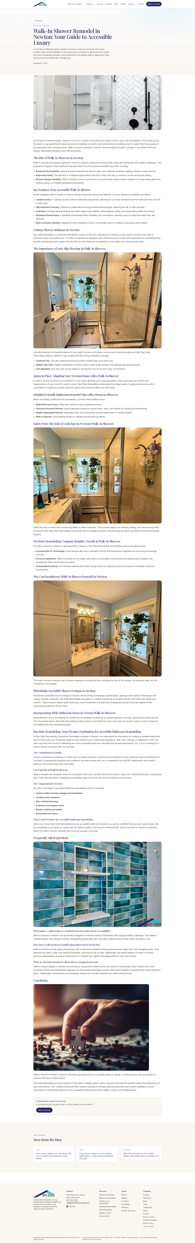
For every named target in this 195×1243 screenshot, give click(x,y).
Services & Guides (74, 4)
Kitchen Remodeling (106, 1195)
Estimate (109, 4)
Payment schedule (150, 1220)
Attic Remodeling (105, 1210)
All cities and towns (128, 1211)
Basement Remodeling (107, 1207)
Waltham (124, 1198)
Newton (124, 1195)
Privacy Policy (148, 1223)
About (131, 4)
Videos (123, 4)
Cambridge (125, 1204)
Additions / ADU (105, 1213)
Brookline (124, 1201)
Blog (116, 4)
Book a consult (154, 4)
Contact (141, 4)
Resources (147, 1198)
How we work (104, 1216)
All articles (37, 21)
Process (100, 4)
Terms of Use (148, 1226)
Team (145, 1204)
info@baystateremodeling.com (77, 1203)
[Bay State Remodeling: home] (40, 4)
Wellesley (125, 1207)
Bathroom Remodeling (107, 1198)
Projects (89, 4)
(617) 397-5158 (72, 1200)
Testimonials (147, 1207)
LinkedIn (72, 1206)
